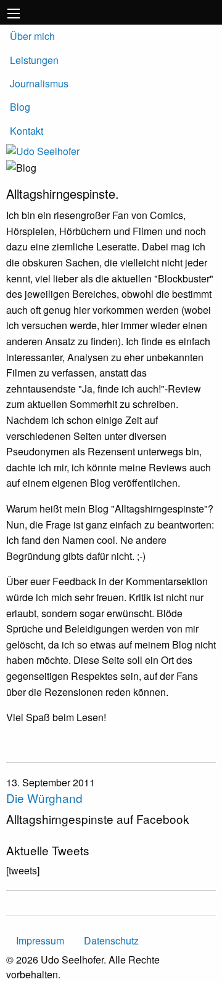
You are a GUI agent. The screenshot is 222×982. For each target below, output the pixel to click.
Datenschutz (111, 940)
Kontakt (26, 131)
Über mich (32, 36)
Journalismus (39, 83)
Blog (20, 107)
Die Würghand (44, 797)
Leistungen (34, 60)
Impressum (40, 940)
